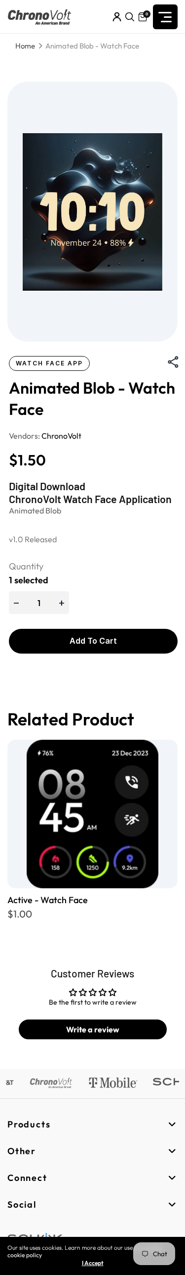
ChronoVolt (61, 436)
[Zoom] (92, 212)
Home (25, 46)
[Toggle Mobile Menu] (165, 16)
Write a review (92, 1029)
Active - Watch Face (47, 900)
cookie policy (24, 1255)
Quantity (26, 566)
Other (21, 1151)
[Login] (116, 16)
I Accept (93, 1263)
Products (28, 1124)
